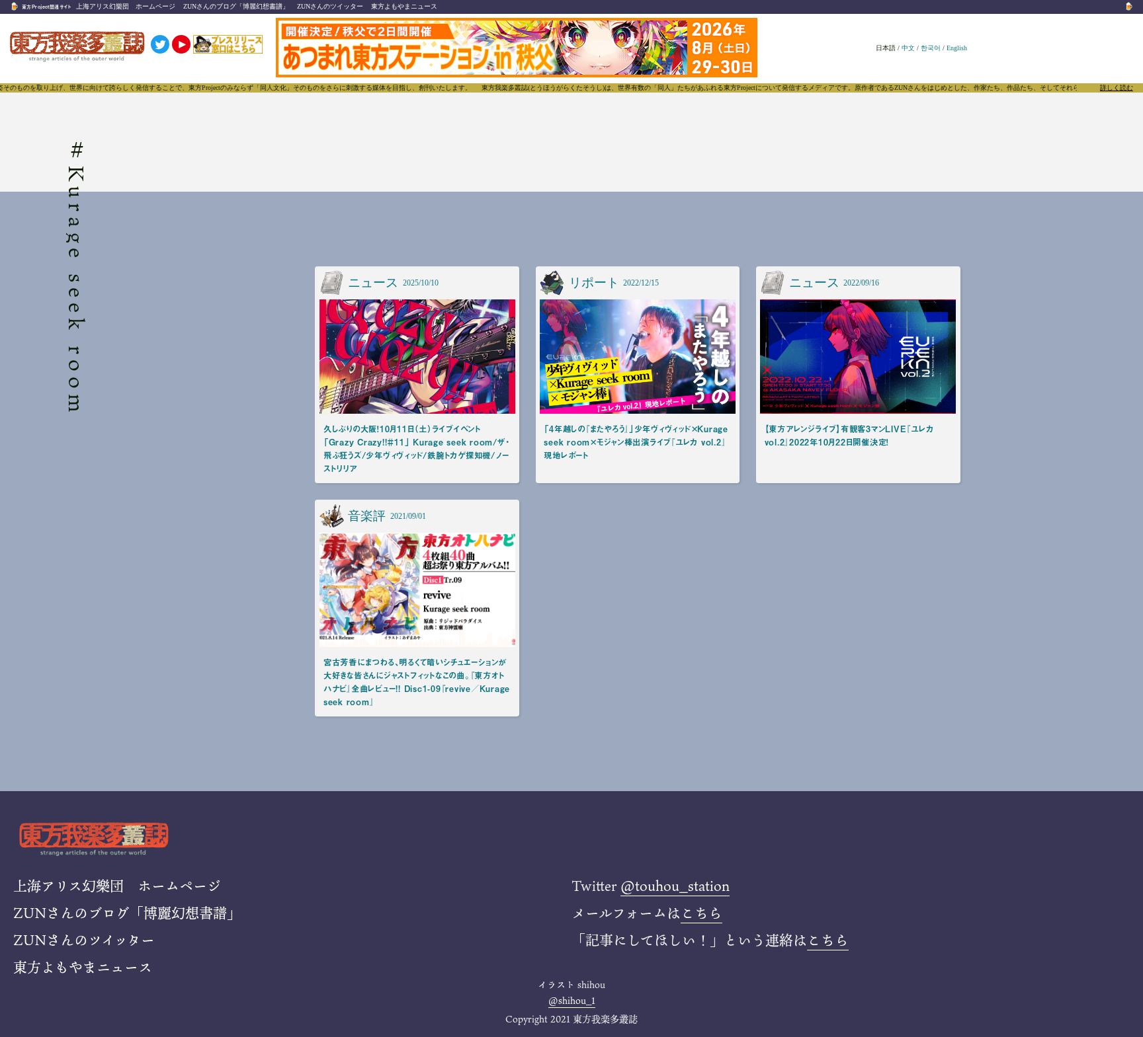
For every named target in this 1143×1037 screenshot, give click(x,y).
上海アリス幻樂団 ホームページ (125, 6)
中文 (908, 48)
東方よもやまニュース (404, 6)
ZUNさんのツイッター (330, 6)
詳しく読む (1116, 88)
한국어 (931, 48)
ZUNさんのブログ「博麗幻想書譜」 (236, 6)
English (957, 48)
